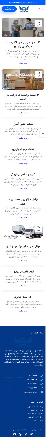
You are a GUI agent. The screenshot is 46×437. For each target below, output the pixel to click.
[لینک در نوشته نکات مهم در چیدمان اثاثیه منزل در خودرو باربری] (23, 27)
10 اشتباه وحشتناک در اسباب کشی (23, 97)
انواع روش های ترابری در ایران (23, 246)
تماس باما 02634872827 (9, 8)
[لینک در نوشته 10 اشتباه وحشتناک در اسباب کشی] (23, 79)
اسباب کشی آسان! (23, 124)
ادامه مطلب (23, 63)
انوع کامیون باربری (23, 271)
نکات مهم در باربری (23, 149)
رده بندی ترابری (23, 297)
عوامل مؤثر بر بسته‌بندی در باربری (23, 201)
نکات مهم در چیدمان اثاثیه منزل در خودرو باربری (23, 44)
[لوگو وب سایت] (24, 8)
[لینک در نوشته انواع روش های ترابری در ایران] (23, 232)
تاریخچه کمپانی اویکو (23, 174)
